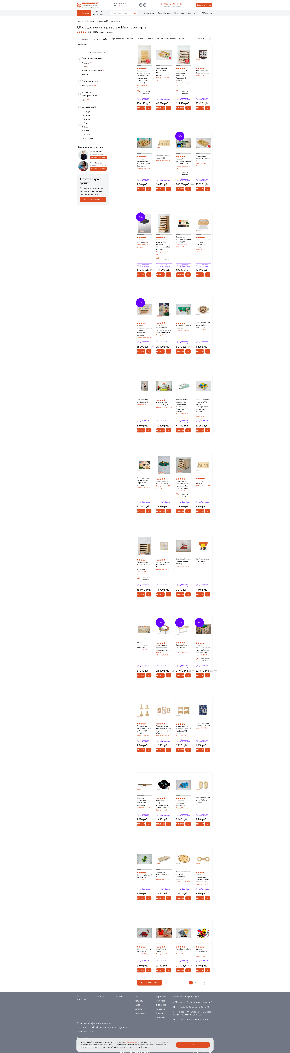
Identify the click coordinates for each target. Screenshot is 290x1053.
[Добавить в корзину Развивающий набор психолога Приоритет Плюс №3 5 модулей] (188, 511)
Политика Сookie (86, 1031)
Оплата (138, 1009)
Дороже (150, 39)
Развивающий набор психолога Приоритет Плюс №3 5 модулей (183, 484)
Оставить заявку (93, 199)
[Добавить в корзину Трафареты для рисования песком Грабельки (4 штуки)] (148, 750)
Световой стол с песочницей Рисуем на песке (182, 647)
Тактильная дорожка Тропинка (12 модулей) (183, 239)
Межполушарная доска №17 (202, 482)
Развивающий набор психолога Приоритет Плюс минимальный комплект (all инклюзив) (143, 77)
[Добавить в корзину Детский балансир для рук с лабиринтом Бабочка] (188, 898)
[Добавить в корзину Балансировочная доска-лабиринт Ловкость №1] (207, 351)
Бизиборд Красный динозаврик (144, 950)
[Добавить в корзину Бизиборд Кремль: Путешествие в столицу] (188, 594)
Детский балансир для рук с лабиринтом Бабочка (183, 875)
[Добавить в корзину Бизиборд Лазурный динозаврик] (188, 824)
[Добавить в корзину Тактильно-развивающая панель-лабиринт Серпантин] (148, 189)
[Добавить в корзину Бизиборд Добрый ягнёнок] (188, 970)
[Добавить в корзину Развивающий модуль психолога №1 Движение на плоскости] (168, 108)
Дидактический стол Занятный (162, 482)
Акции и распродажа (97, 13)
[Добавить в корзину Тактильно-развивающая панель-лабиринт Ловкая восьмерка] (207, 898)
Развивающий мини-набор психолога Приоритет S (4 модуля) (182, 75)
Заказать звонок (204, 5)
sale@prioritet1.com (171, 6)
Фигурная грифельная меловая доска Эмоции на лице (162, 804)
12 (209, 982)
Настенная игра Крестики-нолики (202, 71)
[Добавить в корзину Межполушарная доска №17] (207, 511)
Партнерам (179, 13)
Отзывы (100, 996)
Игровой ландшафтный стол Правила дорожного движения (144, 330)
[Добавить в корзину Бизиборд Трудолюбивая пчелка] (207, 970)
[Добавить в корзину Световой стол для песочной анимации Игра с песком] (207, 274)
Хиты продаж (171, 39)
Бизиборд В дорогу (161, 950)
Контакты (191, 13)
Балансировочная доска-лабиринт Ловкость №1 (203, 325)
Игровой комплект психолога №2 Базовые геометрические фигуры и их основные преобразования (203, 406)
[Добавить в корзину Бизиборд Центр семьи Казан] (207, 594)
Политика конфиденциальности (94, 1023)
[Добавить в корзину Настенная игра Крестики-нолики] (207, 108)
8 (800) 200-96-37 (172, 3)
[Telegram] (141, 5)
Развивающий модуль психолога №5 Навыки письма (203, 158)
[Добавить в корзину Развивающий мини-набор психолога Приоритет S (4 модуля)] (188, 108)
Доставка (139, 1013)
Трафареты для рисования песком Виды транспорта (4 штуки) (163, 729)
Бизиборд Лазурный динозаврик (180, 803)
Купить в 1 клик (141, 108)
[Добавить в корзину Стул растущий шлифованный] (148, 430)
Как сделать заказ (138, 1000)
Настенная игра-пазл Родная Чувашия (162, 564)
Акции (181, 39)
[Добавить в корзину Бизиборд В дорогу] (168, 970)
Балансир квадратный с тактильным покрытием (142, 801)
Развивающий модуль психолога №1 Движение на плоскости (163, 71)
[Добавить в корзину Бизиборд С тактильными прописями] (148, 675)
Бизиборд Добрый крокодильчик (183, 326)
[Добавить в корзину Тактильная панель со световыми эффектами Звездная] (148, 511)
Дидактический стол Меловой (143, 241)
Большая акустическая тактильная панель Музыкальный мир (163, 328)
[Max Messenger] (144, 5)
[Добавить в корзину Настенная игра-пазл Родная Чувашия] (168, 594)
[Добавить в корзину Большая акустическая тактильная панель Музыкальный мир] (168, 351)
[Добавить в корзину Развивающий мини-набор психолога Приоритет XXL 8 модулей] (168, 274)
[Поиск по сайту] (135, 13)
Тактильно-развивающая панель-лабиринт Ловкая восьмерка (203, 878)
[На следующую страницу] (204, 982)
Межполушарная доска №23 (163, 157)
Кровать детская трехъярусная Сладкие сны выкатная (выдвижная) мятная (182, 405)
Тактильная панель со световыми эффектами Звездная (144, 481)
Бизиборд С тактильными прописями (142, 644)
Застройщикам (164, 13)
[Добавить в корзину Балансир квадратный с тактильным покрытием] (148, 824)
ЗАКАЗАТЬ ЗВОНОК (98, 157)
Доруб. (100, 52)
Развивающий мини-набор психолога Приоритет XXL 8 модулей (163, 244)
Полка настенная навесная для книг (203, 724)
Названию (130, 39)
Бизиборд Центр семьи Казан (202, 560)
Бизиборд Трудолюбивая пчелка (201, 951)
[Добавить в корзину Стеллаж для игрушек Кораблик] (168, 430)
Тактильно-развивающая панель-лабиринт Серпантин (143, 162)
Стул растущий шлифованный (143, 400)
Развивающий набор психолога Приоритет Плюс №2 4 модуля (143, 565)
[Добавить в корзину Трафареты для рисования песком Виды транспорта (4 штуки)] (168, 750)
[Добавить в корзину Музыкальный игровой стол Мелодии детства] (168, 675)
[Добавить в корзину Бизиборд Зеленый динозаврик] (148, 898)
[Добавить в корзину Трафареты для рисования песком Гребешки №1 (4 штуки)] (188, 750)
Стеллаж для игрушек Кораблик (163, 403)
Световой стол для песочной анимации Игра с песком (203, 243)
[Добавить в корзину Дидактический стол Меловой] (148, 274)
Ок (193, 1045)
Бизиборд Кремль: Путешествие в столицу (183, 561)
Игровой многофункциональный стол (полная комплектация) (203, 649)
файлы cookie (131, 1042)
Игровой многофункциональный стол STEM (183, 161)
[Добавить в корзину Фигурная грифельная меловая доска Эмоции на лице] (168, 824)
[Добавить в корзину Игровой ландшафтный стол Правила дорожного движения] (148, 351)
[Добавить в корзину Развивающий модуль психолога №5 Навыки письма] (207, 189)
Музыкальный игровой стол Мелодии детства (163, 647)
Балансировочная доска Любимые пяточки (203, 799)
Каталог (85, 13)
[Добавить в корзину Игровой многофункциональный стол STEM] (188, 189)
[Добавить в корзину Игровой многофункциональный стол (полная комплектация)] (207, 675)
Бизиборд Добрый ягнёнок (183, 950)
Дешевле (140, 39)
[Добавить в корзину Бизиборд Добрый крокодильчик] (188, 351)
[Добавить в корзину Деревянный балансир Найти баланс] (168, 898)
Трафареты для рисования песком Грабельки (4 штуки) (144, 729)
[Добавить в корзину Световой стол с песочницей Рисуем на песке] (188, 675)
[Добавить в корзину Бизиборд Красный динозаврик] (148, 970)
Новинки (159, 39)
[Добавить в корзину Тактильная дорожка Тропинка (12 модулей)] (188, 274)
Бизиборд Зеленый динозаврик (144, 876)
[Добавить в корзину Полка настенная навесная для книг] (207, 750)
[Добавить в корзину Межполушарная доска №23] (168, 189)
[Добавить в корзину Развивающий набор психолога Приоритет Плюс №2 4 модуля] (148, 594)
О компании (149, 13)
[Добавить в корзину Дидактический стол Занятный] (168, 511)
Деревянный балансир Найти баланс (162, 874)
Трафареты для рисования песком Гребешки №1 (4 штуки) (183, 730)
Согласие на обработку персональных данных (102, 1027)
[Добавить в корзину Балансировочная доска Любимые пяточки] (207, 824)
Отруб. (85, 52)
